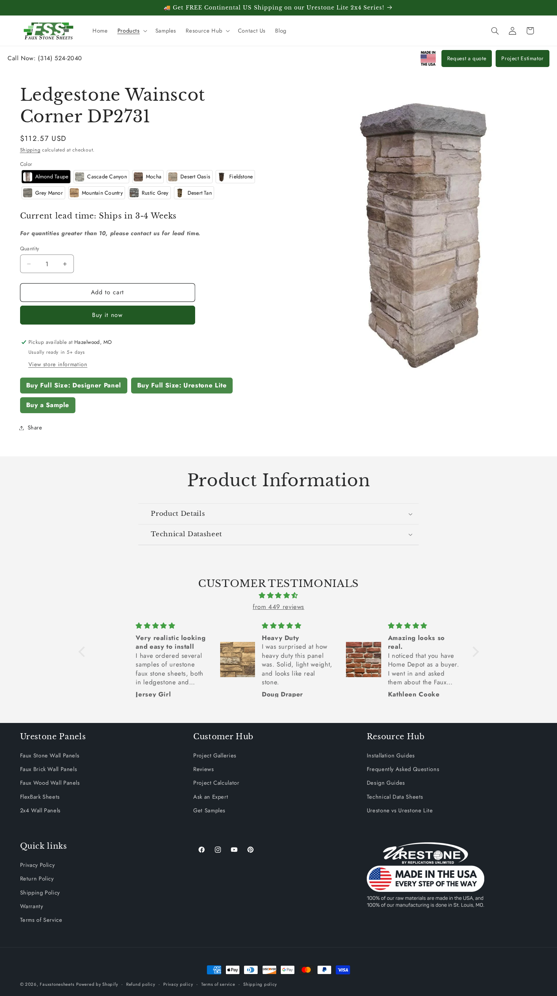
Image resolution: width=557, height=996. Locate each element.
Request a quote (466, 58)
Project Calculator (216, 783)
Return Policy (37, 878)
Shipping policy (260, 984)
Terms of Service (41, 920)
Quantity (29, 248)
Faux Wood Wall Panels (50, 783)
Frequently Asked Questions (403, 769)
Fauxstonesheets (57, 984)
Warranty (31, 906)
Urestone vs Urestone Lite (400, 810)
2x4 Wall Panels (40, 810)
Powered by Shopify (97, 984)
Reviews (203, 769)
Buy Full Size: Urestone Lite (182, 385)
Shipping (30, 150)
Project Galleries (214, 755)
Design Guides (386, 783)
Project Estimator (522, 58)
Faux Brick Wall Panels (48, 769)
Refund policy (140, 984)
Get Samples (209, 810)
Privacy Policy (37, 865)
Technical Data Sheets (395, 797)
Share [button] (35, 427)
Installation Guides (391, 755)
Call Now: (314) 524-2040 (45, 58)
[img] (278, 595)
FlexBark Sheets (40, 797)
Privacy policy (178, 984)
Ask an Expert (210, 797)
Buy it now (107, 315)
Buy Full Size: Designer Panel (73, 385)
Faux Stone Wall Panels (50, 755)
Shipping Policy (40, 892)
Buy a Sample (48, 404)
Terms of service (218, 984)
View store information (58, 364)
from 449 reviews (278, 606)
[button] (131, 30)
